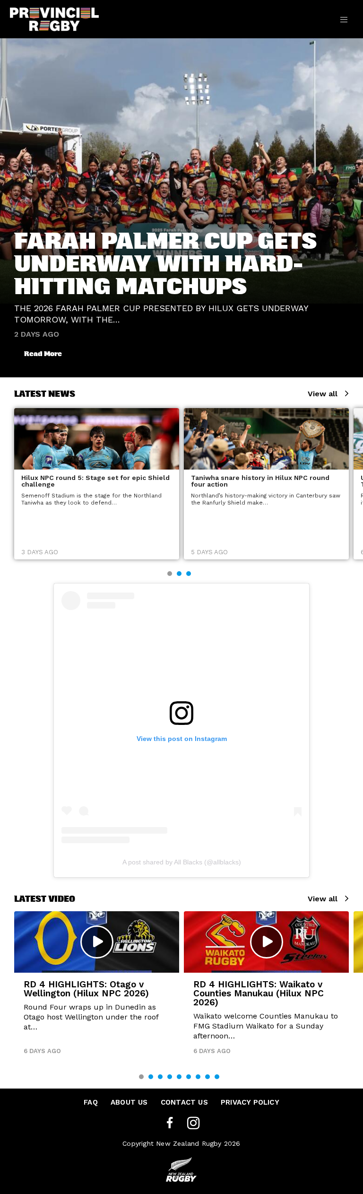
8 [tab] (207, 1076)
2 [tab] (179, 573)
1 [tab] (169, 573)
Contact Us (184, 1102)
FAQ (91, 1102)
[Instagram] (193, 1123)
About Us (129, 1102)
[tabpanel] (96, 483)
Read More (43, 353)
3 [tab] (188, 573)
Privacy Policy (250, 1102)
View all (322, 393)
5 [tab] (179, 1076)
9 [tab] (217, 1076)
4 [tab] (169, 1076)
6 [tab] (188, 1076)
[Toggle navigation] (344, 19)
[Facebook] (170, 1123)
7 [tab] (198, 1076)
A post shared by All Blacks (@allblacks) (181, 862)
